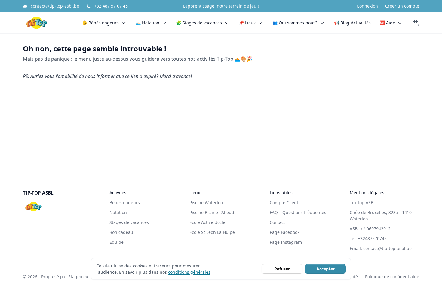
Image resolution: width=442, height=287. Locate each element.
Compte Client (284, 202)
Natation (118, 212)
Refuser (282, 269)
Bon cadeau (121, 232)
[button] (104, 23)
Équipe (116, 242)
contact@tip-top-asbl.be (55, 6)
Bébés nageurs (124, 202)
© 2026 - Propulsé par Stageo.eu (55, 276)
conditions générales (189, 272)
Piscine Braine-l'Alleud (211, 212)
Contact (277, 222)
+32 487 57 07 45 (111, 6)
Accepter (325, 269)
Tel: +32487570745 (368, 238)
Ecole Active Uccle (207, 222)
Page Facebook (284, 232)
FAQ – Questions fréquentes (298, 212)
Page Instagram (286, 242)
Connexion (367, 6)
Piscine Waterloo (206, 202)
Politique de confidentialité (392, 276)
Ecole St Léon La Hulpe (212, 232)
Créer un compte (402, 6)
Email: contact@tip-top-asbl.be (381, 248)
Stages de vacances (129, 222)
